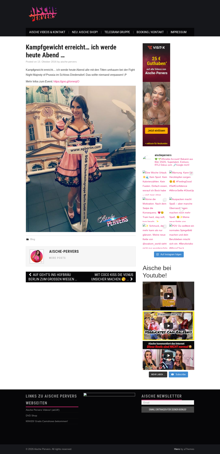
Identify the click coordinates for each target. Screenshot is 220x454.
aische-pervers (68, 61)
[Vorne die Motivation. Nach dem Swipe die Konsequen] (155, 209)
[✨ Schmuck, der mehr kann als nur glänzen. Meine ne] (155, 236)
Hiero (177, 449)
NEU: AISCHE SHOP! (85, 32)
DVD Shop (31, 415)
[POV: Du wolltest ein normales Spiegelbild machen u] (181, 236)
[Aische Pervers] (43, 13)
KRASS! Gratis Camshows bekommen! (47, 421)
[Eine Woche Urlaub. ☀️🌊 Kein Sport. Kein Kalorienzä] (155, 183)
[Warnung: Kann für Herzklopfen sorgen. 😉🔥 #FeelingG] (181, 183)
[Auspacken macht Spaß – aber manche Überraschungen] (181, 209)
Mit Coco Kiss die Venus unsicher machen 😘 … (112, 277)
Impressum (178, 32)
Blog (32, 239)
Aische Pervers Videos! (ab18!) (42, 409)
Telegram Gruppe (117, 32)
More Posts (57, 258)
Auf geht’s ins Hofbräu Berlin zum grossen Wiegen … (52, 277)
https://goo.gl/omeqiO (66, 81)
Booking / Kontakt (150, 32)
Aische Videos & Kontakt (47, 32)
